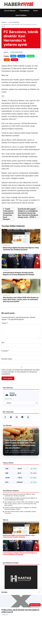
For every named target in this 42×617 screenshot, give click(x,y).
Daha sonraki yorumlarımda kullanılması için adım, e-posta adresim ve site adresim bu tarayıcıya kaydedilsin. (21, 372)
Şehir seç (8, 399)
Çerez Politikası (21, 15)
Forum (35, 10)
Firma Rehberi (24, 10)
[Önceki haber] (31, 431)
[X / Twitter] (11, 417)
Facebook (21, 56)
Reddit (7, 59)
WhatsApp (30, 56)
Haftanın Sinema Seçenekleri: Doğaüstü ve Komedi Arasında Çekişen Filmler (20, 508)
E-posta (5, 351)
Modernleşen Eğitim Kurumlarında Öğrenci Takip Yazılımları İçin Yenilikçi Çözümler (19, 495)
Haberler (4, 22)
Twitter (13, 56)
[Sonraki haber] (36, 431)
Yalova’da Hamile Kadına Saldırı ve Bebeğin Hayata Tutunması (20, 512)
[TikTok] (28, 417)
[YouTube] (22, 417)
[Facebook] (5, 417)
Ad (3, 342)
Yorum (5, 323)
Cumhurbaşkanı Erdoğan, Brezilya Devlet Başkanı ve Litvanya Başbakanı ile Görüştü (20, 498)
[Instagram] (16, 417)
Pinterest (14, 59)
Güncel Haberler (9, 10)
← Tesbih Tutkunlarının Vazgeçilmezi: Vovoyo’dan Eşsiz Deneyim (8, 214)
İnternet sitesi (7, 359)
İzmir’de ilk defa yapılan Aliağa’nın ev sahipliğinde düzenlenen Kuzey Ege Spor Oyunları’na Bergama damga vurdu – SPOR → (28, 213)
